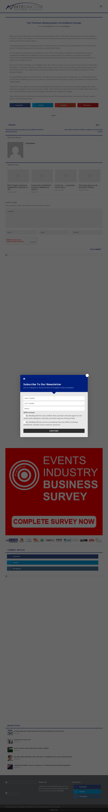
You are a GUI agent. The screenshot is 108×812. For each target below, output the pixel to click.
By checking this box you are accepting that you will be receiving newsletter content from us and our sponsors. (50, 423)
